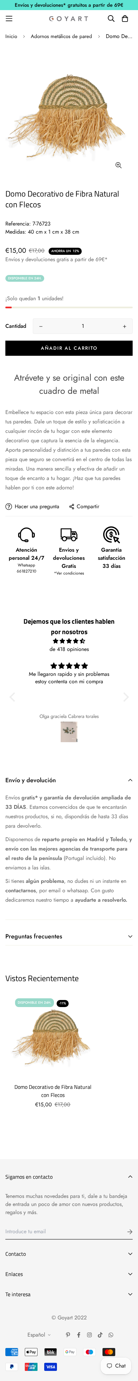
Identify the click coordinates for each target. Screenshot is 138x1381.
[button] (13, 697)
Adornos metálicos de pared (61, 36)
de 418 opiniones (69, 649)
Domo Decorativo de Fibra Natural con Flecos (52, 1091)
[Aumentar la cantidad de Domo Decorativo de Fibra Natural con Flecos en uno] (124, 326)
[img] (69, 641)
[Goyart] (69, 18)
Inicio (11, 36)
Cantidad (15, 326)
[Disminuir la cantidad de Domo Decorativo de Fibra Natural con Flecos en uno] (41, 326)
